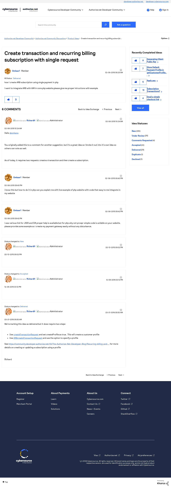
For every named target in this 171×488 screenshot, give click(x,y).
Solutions (55, 409)
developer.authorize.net (133, 1)
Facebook (125, 404)
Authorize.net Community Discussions (50, 38)
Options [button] (164, 38)
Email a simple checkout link (153, 98)
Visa (96, 455)
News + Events (93, 409)
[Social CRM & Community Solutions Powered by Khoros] (162, 483)
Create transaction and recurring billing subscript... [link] (101, 38)
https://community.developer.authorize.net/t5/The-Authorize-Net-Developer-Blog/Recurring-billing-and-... (59, 344)
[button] (9, 99)
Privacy (127, 455)
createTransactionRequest (26, 334)
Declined (136, 159)
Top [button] (6, 482)
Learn (53, 399)
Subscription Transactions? (153, 89)
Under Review (138, 135)
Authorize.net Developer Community (106, 10)
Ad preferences (145, 455)
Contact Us (92, 404)
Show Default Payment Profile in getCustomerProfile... (156, 71)
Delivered (17, 78)
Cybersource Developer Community (10, 10)
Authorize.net (111, 455)
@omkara (14, 133)
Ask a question (124, 24)
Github (124, 409)
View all (140, 108)
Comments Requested (142, 140)
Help (152, 10)
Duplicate (136, 154)
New (22, 241)
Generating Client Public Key (155, 60)
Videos (54, 404)
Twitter (124, 399)
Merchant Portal (24, 404)
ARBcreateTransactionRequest (28, 338)
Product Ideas (73, 38)
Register (20, 399)
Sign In (165, 10)
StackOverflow (128, 414)
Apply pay (151, 80)
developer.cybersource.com (157, 1)
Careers (90, 414)
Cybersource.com (95, 399)
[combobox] (72, 25)
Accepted (24, 274)
